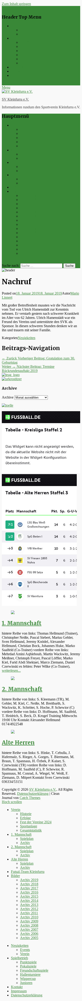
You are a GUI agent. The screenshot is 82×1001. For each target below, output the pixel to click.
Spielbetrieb (19, 38)
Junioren (26, 63)
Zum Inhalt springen (16, 4)
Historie (25, 129)
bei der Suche (11, 261)
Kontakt (17, 67)
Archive (7, 397)
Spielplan (26, 154)
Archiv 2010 (29, 233)
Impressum (19, 71)
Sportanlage (28, 142)
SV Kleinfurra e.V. (15, 99)
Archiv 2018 (29, 200)
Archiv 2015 (29, 212)
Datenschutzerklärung (26, 75)
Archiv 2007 (29, 245)
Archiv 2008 (29, 241)
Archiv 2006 (29, 249)
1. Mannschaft (21, 150)
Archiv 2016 (29, 208)
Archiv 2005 (29, 253)
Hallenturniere (30, 55)
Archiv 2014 (29, 216)
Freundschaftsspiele (34, 51)
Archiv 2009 (29, 237)
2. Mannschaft (21, 162)
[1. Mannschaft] (13, 613)
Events (25, 30)
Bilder (15, 191)
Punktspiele (28, 42)
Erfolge (25, 133)
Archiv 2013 (29, 220)
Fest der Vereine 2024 (35, 138)
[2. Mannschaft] (13, 679)
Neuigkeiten (19, 26)
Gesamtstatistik (31, 146)
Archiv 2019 (29, 195)
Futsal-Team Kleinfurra (27, 187)
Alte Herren (19, 175)
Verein (24, 34)
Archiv (25, 158)
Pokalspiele (28, 46)
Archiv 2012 (29, 224)
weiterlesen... (11, 670)
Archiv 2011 (29, 229)
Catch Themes (30, 798)
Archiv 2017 (29, 204)
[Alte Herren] (13, 732)
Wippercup (28, 59)
